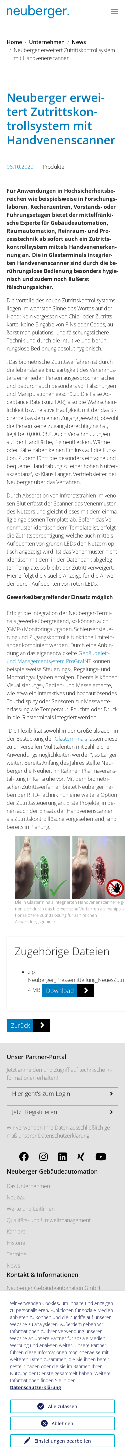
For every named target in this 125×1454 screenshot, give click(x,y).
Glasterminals (71, 738)
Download (60, 991)
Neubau (16, 1197)
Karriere (16, 1231)
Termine (16, 1254)
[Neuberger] (38, 11)
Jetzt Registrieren (34, 1112)
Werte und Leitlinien (31, 1208)
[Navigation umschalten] (114, 11)
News (13, 1265)
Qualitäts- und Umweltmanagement (49, 1220)
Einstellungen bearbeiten (62, 1441)
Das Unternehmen (28, 1186)
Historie (16, 1243)
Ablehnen (62, 1423)
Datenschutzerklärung (63, 1135)
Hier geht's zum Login (41, 1093)
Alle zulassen (62, 1406)
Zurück (20, 1025)
